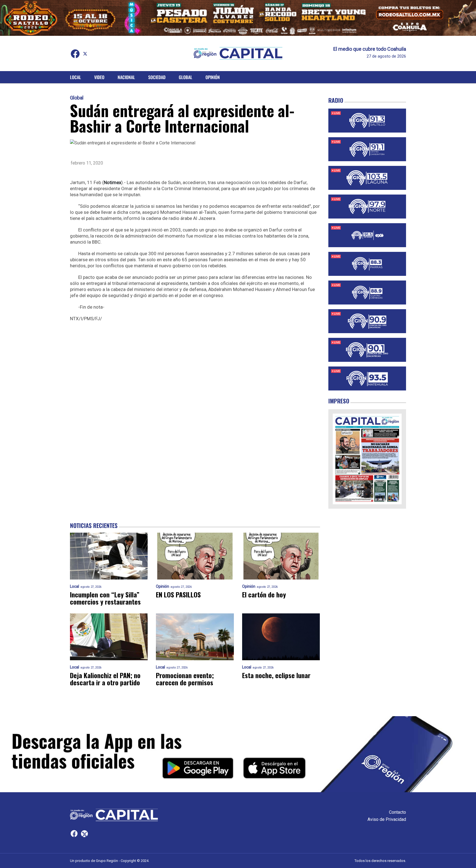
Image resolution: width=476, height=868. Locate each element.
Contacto (397, 812)
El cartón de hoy (264, 594)
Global (185, 77)
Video (99, 77)
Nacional (126, 77)
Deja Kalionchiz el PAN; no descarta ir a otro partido (105, 679)
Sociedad (157, 77)
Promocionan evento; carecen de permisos (185, 679)
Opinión (212, 77)
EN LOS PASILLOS (178, 594)
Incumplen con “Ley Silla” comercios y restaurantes (105, 598)
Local (75, 77)
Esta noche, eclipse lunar (276, 675)
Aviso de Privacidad (386, 819)
